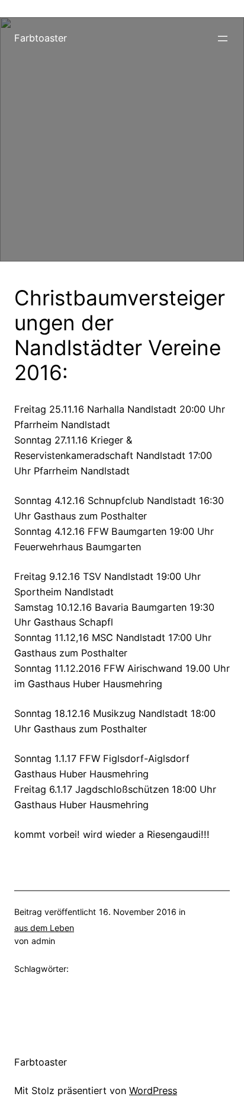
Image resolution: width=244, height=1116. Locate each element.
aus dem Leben (44, 928)
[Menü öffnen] (223, 38)
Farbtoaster (40, 38)
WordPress (153, 1090)
